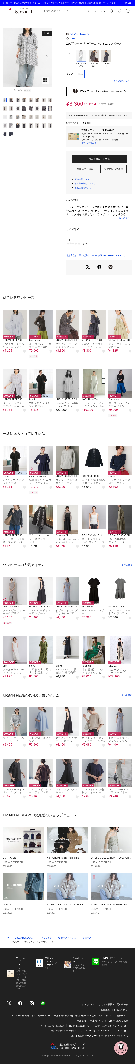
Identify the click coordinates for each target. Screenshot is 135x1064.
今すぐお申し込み (89, 143)
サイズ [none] (69, 74)
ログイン (100, 11)
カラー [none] (69, 54)
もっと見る (124, 218)
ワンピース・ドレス (66, 938)
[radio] (81, 58)
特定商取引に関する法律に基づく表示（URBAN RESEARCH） (96, 255)
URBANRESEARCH (24, 938)
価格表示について (83, 179)
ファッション (45, 938)
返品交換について (83, 188)
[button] (27, 57)
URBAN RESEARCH (80, 34)
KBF (72, 38)
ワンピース (86, 938)
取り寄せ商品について (85, 183)
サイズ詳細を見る (121, 81)
